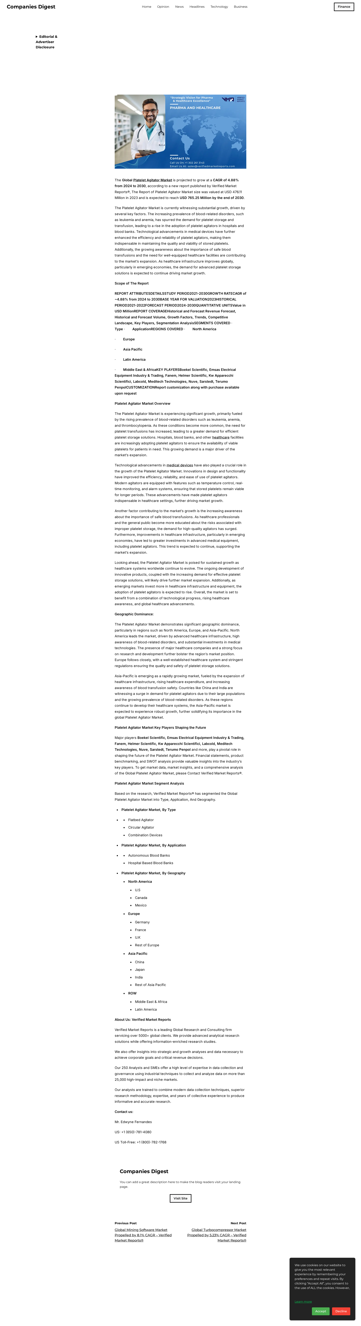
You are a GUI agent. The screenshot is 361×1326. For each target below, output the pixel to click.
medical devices (180, 465)
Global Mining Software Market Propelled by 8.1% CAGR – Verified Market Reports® (143, 1235)
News (179, 6)
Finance (344, 6)
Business (240, 6)
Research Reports (131, 28)
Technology (219, 6)
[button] (242, 72)
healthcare (221, 437)
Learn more (303, 1301)
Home (146, 6)
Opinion (163, 6)
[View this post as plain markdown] (236, 72)
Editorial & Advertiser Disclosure (46, 42)
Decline (341, 1311)
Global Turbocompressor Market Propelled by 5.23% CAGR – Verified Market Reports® (216, 1235)
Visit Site (180, 1198)
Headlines (197, 6)
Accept (320, 1311)
